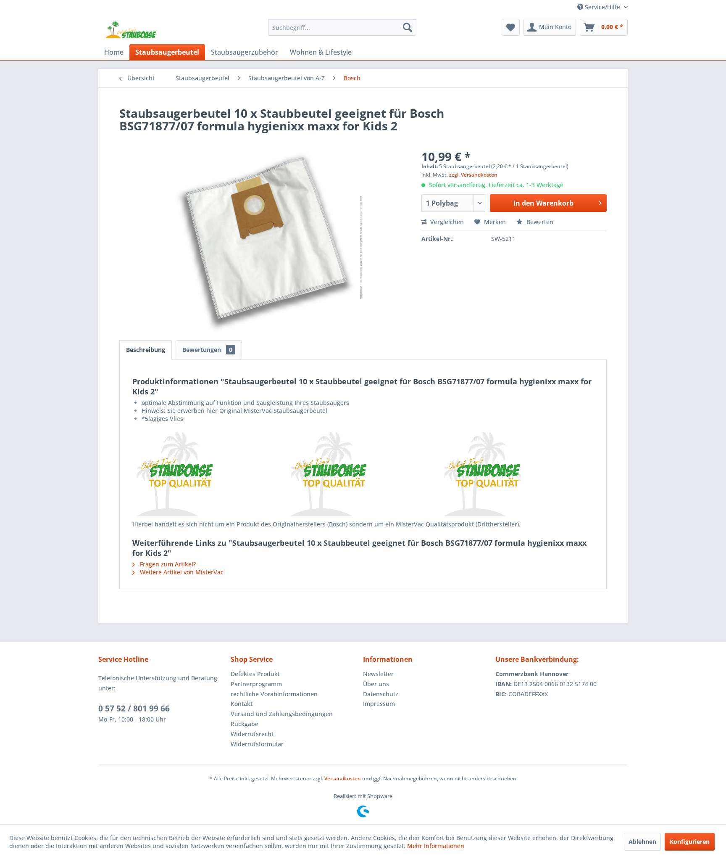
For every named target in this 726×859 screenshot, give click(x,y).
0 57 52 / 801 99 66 (134, 708)
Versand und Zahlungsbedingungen (282, 714)
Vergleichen (446, 222)
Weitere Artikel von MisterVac (181, 572)
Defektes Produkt (255, 674)
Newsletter (378, 674)
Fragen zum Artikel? (167, 564)
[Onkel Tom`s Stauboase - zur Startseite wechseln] (131, 29)
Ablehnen (642, 842)
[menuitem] (342, 27)
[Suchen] (407, 27)
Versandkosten (342, 778)
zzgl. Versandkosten (473, 174)
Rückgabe (244, 724)
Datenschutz (380, 694)
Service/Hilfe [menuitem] (602, 7)
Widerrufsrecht (252, 734)
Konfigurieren (690, 842)
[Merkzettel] (511, 27)
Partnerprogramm (256, 684)
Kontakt (242, 704)
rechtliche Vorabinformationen (274, 694)
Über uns (376, 684)
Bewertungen (207, 350)
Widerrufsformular (257, 744)
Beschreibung (145, 350)
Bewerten (539, 222)
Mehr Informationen (435, 846)
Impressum (379, 704)
